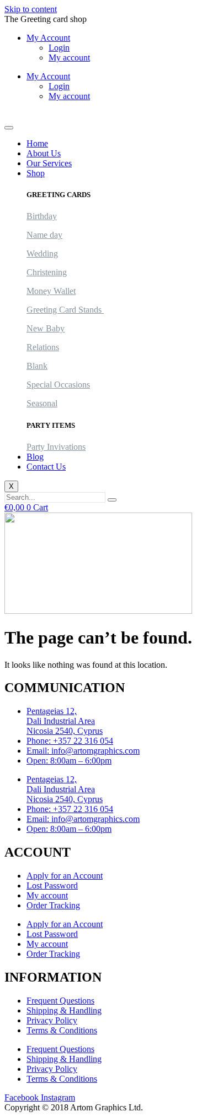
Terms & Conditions (61, 1030)
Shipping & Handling (64, 1010)
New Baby (45, 328)
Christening (46, 272)
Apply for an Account (64, 875)
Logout (17, 114)
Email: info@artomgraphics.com (83, 750)
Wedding (42, 253)
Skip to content (30, 9)
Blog (35, 456)
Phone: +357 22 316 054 (69, 740)
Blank (36, 365)
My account (69, 57)
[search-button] (112, 500)
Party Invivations (56, 446)
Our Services (49, 163)
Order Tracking (53, 905)
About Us (43, 153)
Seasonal (41, 403)
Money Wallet (51, 291)
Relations (42, 347)
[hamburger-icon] (8, 127)
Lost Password (52, 885)
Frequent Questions (60, 1000)
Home (37, 143)
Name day (44, 234)
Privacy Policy (51, 1020)
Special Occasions (58, 384)
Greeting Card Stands (65, 309)
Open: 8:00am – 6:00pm (69, 760)
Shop (35, 173)
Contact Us (46, 466)
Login (59, 47)
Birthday (41, 216)
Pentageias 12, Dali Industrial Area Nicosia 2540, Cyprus (64, 720)
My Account (48, 37)
